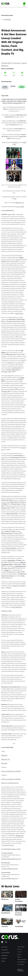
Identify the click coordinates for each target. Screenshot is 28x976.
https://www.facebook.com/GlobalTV (11, 771)
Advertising (4, 958)
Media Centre (4, 950)
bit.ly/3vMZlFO (20, 206)
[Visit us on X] (6, 942)
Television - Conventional (5, 87)
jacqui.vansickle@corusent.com (9, 878)
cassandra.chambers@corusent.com (11, 859)
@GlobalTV (4, 755)
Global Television (22, 87)
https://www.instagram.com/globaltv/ (11, 779)
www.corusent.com (8, 845)
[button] (24, 3)
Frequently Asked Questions (21, 959)
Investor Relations (5, 952)
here (15, 198)
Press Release (7, 19)
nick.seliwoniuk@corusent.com (9, 868)
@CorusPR (4, 763)
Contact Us (19, 954)
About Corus (4, 947)
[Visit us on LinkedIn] (2, 942)
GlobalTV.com (16, 585)
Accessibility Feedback (21, 946)
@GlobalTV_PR (5, 759)
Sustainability (4, 955)
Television (13, 86)
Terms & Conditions (20, 964)
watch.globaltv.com (17, 607)
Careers (3, 961)
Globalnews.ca (19, 835)
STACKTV (15, 142)
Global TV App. (19, 313)
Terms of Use (19, 949)
